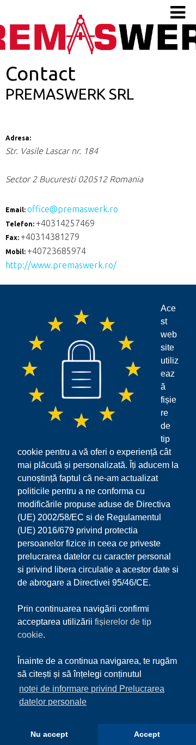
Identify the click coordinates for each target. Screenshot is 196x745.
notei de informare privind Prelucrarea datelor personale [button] (91, 695)
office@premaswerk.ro (72, 209)
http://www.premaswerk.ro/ (61, 265)
